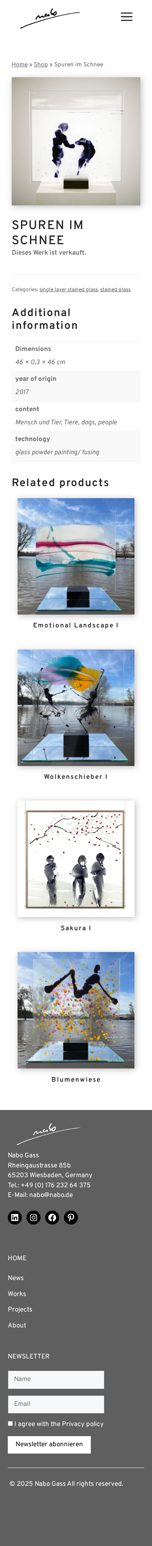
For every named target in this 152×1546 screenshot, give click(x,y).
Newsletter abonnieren (49, 1444)
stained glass (115, 290)
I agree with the (58, 1424)
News (16, 1278)
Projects (20, 1310)
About (17, 1326)
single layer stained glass (68, 290)
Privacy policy (83, 1424)
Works (17, 1294)
